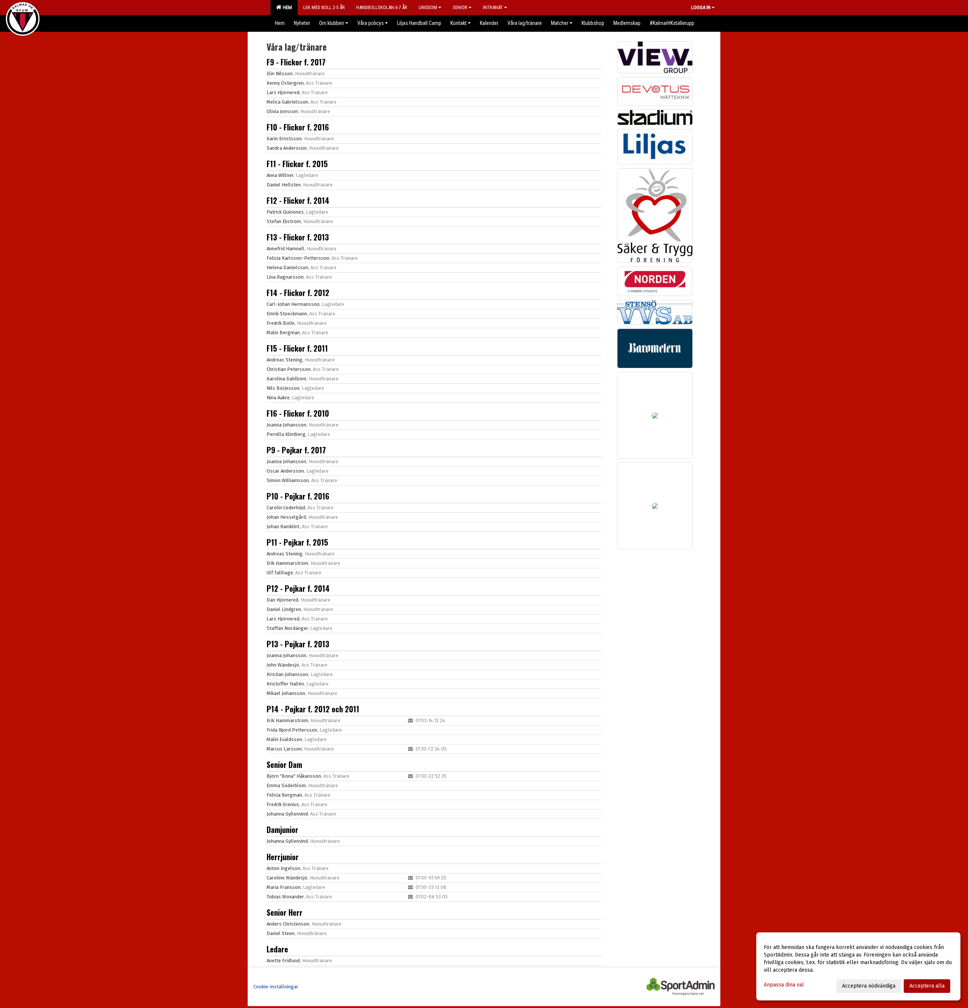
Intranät (493, 7)
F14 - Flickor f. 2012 (298, 292)
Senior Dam (284, 764)
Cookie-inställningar (275, 986)
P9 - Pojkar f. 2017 (296, 450)
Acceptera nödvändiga (868, 986)
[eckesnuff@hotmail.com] (410, 720)
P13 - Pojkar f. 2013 (298, 644)
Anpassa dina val (784, 985)
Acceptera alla (927, 986)
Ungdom (428, 7)
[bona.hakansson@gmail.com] (410, 776)
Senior (460, 7)
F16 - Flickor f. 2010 (298, 413)
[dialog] (858, 966)
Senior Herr (284, 912)
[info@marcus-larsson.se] (410, 749)
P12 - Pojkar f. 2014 (298, 588)
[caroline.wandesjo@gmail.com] (410, 878)
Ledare (277, 949)
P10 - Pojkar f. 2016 (298, 496)
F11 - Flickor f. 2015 (297, 163)
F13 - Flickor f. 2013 (298, 237)
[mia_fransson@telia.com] (410, 887)
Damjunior (282, 829)
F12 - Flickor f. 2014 (298, 200)
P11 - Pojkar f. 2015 (297, 542)
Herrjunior (283, 856)
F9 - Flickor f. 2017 (296, 62)
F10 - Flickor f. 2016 (298, 127)
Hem (286, 7)
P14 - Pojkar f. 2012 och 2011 (313, 709)
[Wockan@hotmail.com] (410, 896)
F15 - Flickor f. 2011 (297, 348)
